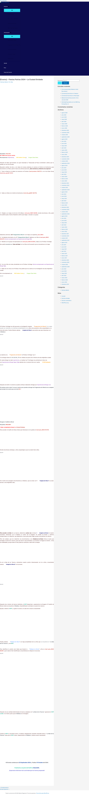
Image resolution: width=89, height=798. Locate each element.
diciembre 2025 (65, 130)
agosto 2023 (64, 192)
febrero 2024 (65, 178)
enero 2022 (64, 231)
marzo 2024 (64, 176)
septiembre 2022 (66, 213)
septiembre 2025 (66, 137)
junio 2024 (64, 169)
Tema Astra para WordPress (42, 793)
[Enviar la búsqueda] (60, 82)
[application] (8, 6)
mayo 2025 (64, 145)
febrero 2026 (65, 126)
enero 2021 (64, 257)
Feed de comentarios (66, 300)
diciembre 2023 (65, 183)
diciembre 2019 (65, 284)
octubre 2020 (65, 264)
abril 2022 (64, 225)
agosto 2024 (64, 165)
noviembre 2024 (65, 159)
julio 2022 (64, 218)
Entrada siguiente (4, 789)
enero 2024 (64, 181)
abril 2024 (64, 174)
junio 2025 (64, 143)
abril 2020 (64, 275)
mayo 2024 (64, 172)
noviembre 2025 (65, 132)
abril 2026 (64, 121)
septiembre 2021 (65, 240)
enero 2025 (64, 154)
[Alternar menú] (12, 10)
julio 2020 (64, 268)
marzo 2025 (64, 150)
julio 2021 (64, 244)
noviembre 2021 (65, 236)
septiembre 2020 (66, 266)
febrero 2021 (65, 255)
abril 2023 (64, 200)
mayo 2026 (64, 119)
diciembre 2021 (65, 233)
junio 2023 (64, 196)
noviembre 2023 (65, 185)
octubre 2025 (65, 134)
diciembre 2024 (65, 156)
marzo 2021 (64, 253)
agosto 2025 (64, 139)
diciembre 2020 (65, 260)
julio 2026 (64, 115)
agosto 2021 (64, 242)
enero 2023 (64, 205)
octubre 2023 (65, 187)
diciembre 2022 (65, 207)
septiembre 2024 (66, 163)
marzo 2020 (64, 277)
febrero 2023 (65, 203)
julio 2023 (64, 194)
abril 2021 (64, 251)
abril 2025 (64, 148)
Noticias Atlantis (4, 82)
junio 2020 (64, 271)
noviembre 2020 (65, 262)
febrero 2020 (65, 280)
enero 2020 (64, 282)
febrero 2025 (65, 152)
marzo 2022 (64, 227)
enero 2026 (64, 128)
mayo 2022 (64, 222)
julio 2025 (64, 141)
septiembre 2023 (66, 189)
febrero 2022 (65, 229)
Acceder (63, 296)
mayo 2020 (64, 273)
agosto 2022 (64, 216)
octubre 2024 (65, 161)
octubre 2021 (65, 238)
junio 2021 (64, 247)
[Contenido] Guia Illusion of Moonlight (70, 95)
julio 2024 (64, 167)
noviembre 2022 (65, 209)
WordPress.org (65, 302)
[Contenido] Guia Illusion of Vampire (70, 93)
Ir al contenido (3, 0)
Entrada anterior (4, 787)
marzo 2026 (64, 123)
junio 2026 (64, 117)
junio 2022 (64, 220)
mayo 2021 (64, 249)
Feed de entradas (66, 298)
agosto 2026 (64, 112)
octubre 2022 (65, 211)
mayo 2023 (64, 198)
